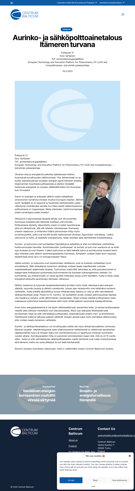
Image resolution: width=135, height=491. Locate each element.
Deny (95, 480)
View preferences (119, 480)
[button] (129, 456)
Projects (73, 446)
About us (73, 440)
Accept (71, 480)
